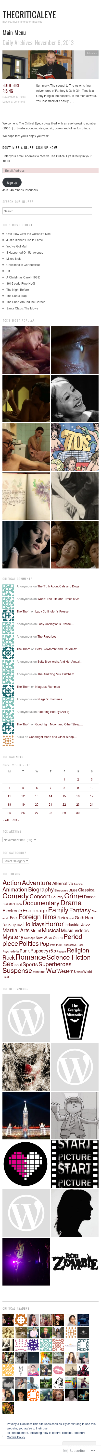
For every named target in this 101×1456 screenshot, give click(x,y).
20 (36, 804)
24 (91, 804)
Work (79, 972)
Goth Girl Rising (10, 88)
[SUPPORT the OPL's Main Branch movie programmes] (26, 1018)
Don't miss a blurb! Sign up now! (29, 147)
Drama (71, 902)
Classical (87, 890)
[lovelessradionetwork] (26, 1164)
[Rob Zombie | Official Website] (75, 1262)
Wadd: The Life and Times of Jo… (60, 599)
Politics (29, 943)
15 (64, 796)
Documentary (41, 902)
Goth (79, 917)
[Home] (75, 350)
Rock (8, 957)
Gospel (70, 918)
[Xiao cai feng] (75, 544)
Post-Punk (56, 945)
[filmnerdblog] (75, 1067)
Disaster (7, 904)
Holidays (33, 924)
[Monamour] (26, 544)
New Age (29, 938)
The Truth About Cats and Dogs (58, 586)
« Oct (5, 819)
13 (36, 796)
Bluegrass (61, 890)
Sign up (12, 182)
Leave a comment (13, 101)
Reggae (61, 951)
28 (50, 813)
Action (11, 882)
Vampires (39, 971)
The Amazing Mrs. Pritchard (56, 674)
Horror (54, 923)
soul (18, 964)
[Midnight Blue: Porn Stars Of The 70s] (75, 447)
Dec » (15, 819)
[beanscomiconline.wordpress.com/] (75, 1115)
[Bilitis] (26, 350)
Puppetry (39, 950)
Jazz (85, 924)
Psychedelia (10, 951)
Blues (73, 889)
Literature (92, 53)
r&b (52, 950)
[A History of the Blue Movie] (75, 496)
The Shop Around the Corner (25, 302)
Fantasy (80, 909)
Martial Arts (16, 930)
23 (78, 804)
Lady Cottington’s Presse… (53, 611)
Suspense (17, 970)
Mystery (13, 936)
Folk (14, 917)
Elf (8, 271)
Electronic (12, 910)
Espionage (35, 910)
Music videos (75, 930)
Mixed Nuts (13, 258)
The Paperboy (47, 636)
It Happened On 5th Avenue (24, 252)
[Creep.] (75, 1213)
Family (58, 909)
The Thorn (23, 611)
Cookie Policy (16, 1437)
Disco (18, 904)
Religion (78, 950)
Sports (30, 964)
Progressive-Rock (73, 945)
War (51, 970)
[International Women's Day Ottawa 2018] (26, 1213)
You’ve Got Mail (16, 246)
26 (23, 813)
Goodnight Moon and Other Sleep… (59, 724)
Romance (30, 956)
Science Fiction (69, 957)
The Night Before (17, 289)
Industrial (72, 924)
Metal (35, 930)
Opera (58, 937)
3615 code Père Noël (20, 283)
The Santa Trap (16, 295)
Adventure (36, 882)
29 (64, 813)
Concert (40, 896)
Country (57, 896)
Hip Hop (17, 925)
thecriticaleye (29, 14)
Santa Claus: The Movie (22, 308)
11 (9, 796)
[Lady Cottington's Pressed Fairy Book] (26, 496)
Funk (61, 917)
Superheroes (55, 964)
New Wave (44, 937)
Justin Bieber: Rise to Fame (24, 240)
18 (9, 804)
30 (78, 813)
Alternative (62, 883)
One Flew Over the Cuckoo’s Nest (28, 233)
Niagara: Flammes (47, 686)
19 (23, 804)
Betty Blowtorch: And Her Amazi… (57, 649)
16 (78, 796)
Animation (14, 889)
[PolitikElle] (26, 1115)
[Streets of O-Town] (26, 1262)
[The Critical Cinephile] (75, 1164)
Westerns (66, 971)
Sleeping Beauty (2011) (53, 711)
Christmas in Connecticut (23, 264)
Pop (44, 943)
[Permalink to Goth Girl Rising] (50, 66)
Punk (25, 951)
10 (91, 787)
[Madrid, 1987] (26, 447)
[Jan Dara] (26, 398)
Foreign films (37, 916)
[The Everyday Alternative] (75, 1018)
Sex (8, 963)
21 (50, 804)
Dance (90, 896)
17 (91, 796)
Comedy (15, 895)
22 (64, 804)
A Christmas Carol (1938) (23, 277)
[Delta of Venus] (75, 398)
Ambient (78, 884)
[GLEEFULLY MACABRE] (26, 1067)
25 (9, 813)
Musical (51, 930)
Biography (41, 889)
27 (36, 813)
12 (23, 796)
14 (50, 796)
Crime (73, 895)
